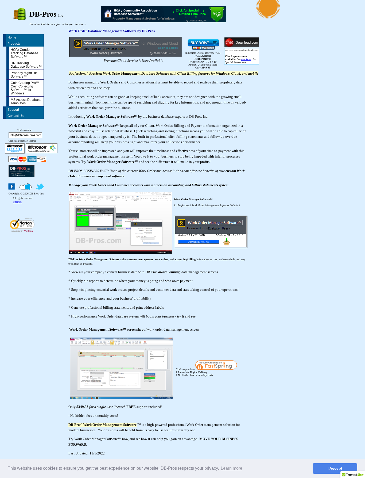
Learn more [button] (231, 468)
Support (13, 109)
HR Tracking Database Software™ (26, 64)
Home (11, 37)
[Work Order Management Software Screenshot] (121, 397)
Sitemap (17, 201)
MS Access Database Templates (26, 101)
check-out (246, 59)
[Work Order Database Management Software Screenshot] (120, 252)
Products (13, 43)
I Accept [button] (335, 468)
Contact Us (15, 115)
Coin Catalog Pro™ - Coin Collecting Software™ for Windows (26, 88)
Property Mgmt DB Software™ (24, 74)
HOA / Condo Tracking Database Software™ (24, 53)
